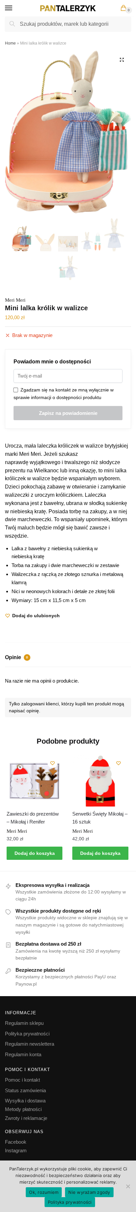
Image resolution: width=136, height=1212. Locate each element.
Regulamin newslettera (29, 1044)
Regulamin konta (23, 1054)
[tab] (68, 658)
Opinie (16, 657)
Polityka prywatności (27, 1033)
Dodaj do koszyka (35, 853)
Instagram (16, 1150)
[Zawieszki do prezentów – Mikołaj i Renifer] (34, 781)
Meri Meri (15, 300)
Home (10, 43)
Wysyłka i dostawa (25, 1100)
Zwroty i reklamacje (26, 1118)
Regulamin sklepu (24, 1023)
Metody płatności (23, 1109)
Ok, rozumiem (43, 1192)
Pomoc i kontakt (22, 1080)
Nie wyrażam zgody (89, 1192)
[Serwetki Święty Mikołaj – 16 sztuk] (100, 781)
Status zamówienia (25, 1090)
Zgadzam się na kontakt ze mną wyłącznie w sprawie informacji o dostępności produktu (64, 393)
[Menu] (15, 8)
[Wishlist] (52, 763)
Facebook (15, 1142)
